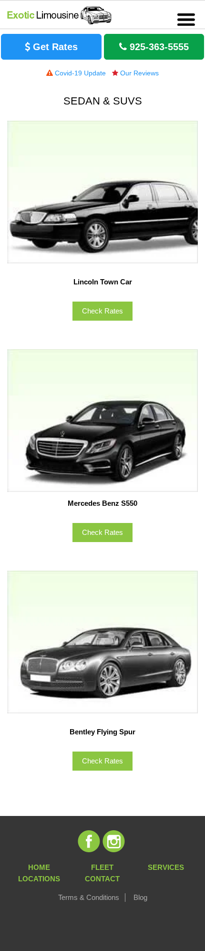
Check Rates (102, 311)
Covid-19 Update (79, 73)
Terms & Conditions (88, 897)
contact (102, 879)
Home (39, 867)
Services (166, 867)
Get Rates (54, 47)
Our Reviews (138, 73)
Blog (140, 897)
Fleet (102, 867)
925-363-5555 (158, 47)
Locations (39, 879)
